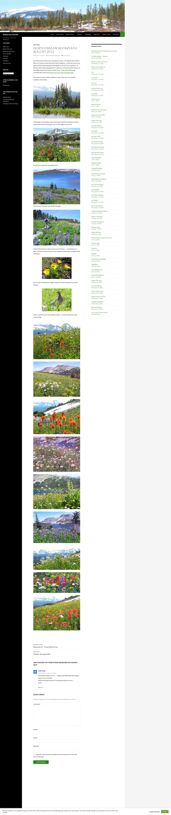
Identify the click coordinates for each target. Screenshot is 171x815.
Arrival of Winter (96, 286)
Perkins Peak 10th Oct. (98, 67)
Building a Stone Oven (8, 51)
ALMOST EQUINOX (97, 275)
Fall (92, 72)
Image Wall (88, 34)
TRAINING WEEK (96, 168)
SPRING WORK (96, 163)
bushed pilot (6, 85)
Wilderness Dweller (11, 34)
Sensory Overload (96, 216)
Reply (41, 687)
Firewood (94, 77)
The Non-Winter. (96, 126)
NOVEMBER (95, 190)
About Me (96, 34)
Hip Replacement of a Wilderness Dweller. (104, 51)
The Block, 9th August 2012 (41, 653)
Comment (37, 704)
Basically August (96, 307)
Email (35, 738)
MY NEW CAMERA (97, 195)
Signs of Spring (95, 104)
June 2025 (94, 94)
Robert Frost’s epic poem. (99, 110)
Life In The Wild (7, 53)
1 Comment (66, 55)
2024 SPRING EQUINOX (98, 179)
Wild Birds (5, 61)
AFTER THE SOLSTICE (98, 174)
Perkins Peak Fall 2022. (98, 296)
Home (52, 34)
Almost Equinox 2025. (98, 115)
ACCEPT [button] (164, 811)
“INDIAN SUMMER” (97, 302)
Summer (94, 83)
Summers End (95, 227)
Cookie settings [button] (154, 811)
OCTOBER (94, 200)
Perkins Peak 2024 (97, 142)
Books (79, 34)
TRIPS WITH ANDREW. (98, 259)
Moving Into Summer (97, 147)
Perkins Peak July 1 (97, 88)
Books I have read (7, 49)
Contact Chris (106, 34)
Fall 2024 (94, 131)
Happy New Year (96, 280)
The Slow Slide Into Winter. (99, 211)
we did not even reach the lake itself (61, 72)
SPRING (93, 254)
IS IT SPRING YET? (97, 270)
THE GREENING (96, 158)
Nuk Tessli (116, 34)
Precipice (5, 58)
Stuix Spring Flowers (97, 152)
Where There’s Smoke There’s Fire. (101, 238)
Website (36, 746)
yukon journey (6, 63)
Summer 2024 (95, 136)
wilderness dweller (53, 55)
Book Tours (60, 34)
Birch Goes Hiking (97, 206)
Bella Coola (6, 46)
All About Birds (7, 97)
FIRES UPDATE (96, 232)
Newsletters (69, 34)
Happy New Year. (96, 120)
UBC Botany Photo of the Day (10, 103)
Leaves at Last (95, 99)
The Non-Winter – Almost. (99, 56)
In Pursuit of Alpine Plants (99, 312)
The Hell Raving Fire (97, 222)
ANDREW (94, 264)
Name (35, 729)
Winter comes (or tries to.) (99, 61)
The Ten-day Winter (97, 184)
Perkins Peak (95, 243)
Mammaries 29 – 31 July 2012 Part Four (45, 646)
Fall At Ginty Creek (97, 291)
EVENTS (94, 248)
